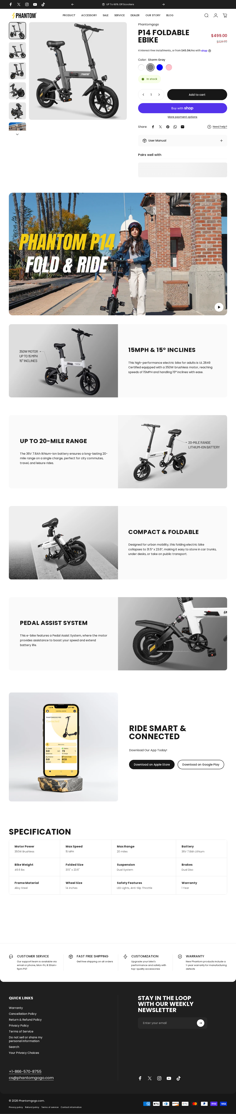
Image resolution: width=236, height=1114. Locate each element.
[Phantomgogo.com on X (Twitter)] (150, 1078)
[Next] (163, 4)
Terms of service (49, 1107)
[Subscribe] (200, 1023)
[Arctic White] (141, 67)
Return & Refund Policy (25, 1020)
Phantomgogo (148, 24)
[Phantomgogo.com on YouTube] (169, 1078)
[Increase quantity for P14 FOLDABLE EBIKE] (160, 94)
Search (14, 1047)
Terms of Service (21, 1031)
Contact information (71, 1107)
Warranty (16, 1008)
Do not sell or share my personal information (25, 1039)
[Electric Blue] (160, 67)
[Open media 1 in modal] (78, 71)
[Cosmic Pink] (169, 67)
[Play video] (118, 254)
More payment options (182, 117)
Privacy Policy (19, 1025)
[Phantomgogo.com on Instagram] (159, 1078)
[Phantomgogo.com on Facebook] (140, 1078)
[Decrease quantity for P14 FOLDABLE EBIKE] (142, 94)
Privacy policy (16, 1107)
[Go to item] (17, 30)
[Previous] (73, 4)
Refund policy (32, 1107)
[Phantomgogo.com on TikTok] (178, 1078)
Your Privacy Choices (24, 1053)
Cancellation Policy (23, 1014)
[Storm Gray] (150, 67)
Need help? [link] (220, 126)
